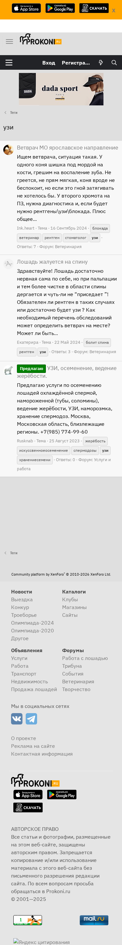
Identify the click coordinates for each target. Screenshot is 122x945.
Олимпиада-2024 (32, 622)
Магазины (74, 607)
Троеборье (24, 615)
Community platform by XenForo (61, 574)
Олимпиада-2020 (32, 630)
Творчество (76, 689)
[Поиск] (114, 62)
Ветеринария (68, 246)
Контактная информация (42, 753)
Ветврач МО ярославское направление (67, 147)
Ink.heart (25, 228)
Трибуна (72, 666)
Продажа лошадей (34, 689)
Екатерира (27, 342)
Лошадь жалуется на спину (52, 261)
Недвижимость (29, 681)
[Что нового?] (101, 62)
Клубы (70, 599)
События (73, 673)
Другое (20, 638)
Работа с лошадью (85, 658)
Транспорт (23, 673)
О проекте (23, 738)
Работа (20, 666)
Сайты (70, 615)
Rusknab (25, 441)
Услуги (19, 658)
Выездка (22, 599)
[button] (9, 62)
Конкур (20, 607)
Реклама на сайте (33, 746)
